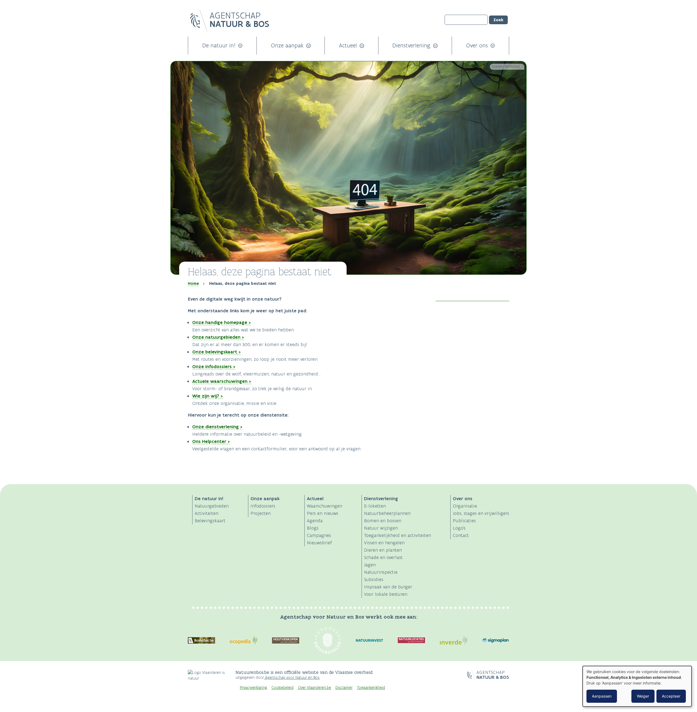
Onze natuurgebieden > (218, 337)
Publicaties (464, 521)
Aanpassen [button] (602, 696)
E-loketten (375, 506)
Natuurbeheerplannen (387, 513)
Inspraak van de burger (388, 587)
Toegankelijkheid (371, 687)
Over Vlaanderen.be (314, 687)
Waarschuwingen (324, 506)
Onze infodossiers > (214, 366)
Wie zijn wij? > (207, 396)
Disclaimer (344, 687)
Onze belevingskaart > (216, 352)
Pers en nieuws (322, 513)
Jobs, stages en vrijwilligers (481, 513)
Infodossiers (262, 506)
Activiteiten (206, 513)
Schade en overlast (383, 557)
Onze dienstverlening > (217, 427)
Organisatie (465, 506)
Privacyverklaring (253, 687)
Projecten (260, 513)
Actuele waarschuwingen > (221, 381)
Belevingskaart (210, 521)
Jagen (370, 565)
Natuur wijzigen (381, 528)
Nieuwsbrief (319, 543)
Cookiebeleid (282, 687)
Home (193, 283)
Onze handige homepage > (221, 322)
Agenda (315, 521)
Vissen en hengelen (384, 543)
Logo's (459, 528)
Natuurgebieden (212, 506)
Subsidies (373, 579)
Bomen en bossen (382, 521)
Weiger (643, 696)
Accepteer (671, 696)
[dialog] (637, 686)
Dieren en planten (383, 550)
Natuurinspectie (381, 572)
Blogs (313, 528)
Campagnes (319, 535)
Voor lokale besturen (385, 594)
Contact (461, 535)
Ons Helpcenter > (211, 441)
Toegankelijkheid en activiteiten (397, 535)
